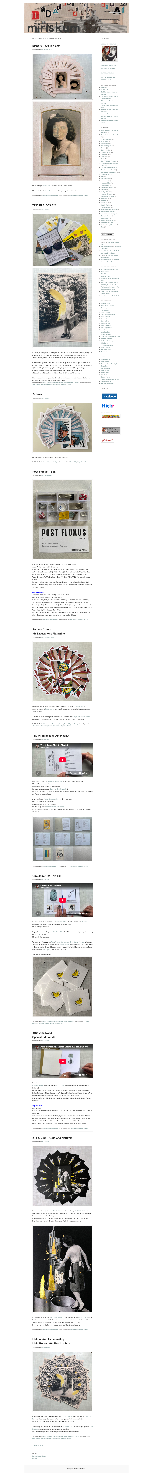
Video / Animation (107, 220)
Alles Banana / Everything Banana (42, 384)
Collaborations (106, 90)
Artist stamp (105, 141)
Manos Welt (105, 372)
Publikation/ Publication (109, 209)
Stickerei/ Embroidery (108, 214)
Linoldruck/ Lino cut (107, 196)
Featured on (105, 174)
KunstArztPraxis (106, 251)
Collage (55, 196)
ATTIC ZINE (60, 1085)
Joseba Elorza (105, 319)
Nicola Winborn (37, 1085)
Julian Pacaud (105, 323)
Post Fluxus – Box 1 (45, 471)
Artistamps (104, 308)
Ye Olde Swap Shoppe (108, 225)
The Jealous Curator (107, 383)
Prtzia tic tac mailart (107, 345)
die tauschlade (105, 368)
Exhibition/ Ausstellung (108, 172)
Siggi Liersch (64, 944)
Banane (103, 148)
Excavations (49, 709)
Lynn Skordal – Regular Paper (110, 336)
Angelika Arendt (106, 359)
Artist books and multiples (109, 364)
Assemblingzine (48, 196)
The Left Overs (105, 216)
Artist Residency (106, 139)
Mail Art (55, 620)
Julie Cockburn (106, 325)
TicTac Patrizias (67, 1416)
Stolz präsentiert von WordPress (76, 1469)
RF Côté (84, 922)
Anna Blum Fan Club (107, 306)
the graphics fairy (106, 381)
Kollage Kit (104, 192)
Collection (104, 157)
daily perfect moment (108, 314)
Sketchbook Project (107, 212)
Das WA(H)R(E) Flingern (108, 161)
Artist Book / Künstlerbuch (109, 135)
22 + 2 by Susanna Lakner (109, 269)
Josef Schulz (105, 370)
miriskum (104, 203)
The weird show (106, 350)
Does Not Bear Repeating (58, 789)
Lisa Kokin (104, 330)
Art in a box (105, 272)
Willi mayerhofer (106, 246)
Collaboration (105, 152)
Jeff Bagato (46, 949)
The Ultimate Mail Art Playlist (50, 735)
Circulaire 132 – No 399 (46, 876)
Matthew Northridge (107, 341)
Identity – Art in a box (46, 46)
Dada (102, 159)
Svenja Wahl (80, 706)
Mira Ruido (104, 343)
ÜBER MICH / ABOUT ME (108, 44)
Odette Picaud (105, 377)
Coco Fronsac (105, 312)
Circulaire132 (105, 276)
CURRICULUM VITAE (107, 73)
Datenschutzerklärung (39, 1456)
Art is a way (105, 362)
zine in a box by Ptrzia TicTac (110, 296)
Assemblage (105, 143)
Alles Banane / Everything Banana (53, 383)
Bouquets (104, 88)
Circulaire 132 (60, 922)
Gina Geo (46, 186)
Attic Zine (104, 274)
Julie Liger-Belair (106, 328)
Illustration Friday (107, 187)
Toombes (104, 352)
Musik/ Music (105, 205)
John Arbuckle (105, 317)
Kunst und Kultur (106, 194)
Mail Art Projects (106, 338)
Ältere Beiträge (37, 1446)
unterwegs (104, 218)
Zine (102, 227)
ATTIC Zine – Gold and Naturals (52, 1138)
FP (102, 176)
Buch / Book (105, 150)
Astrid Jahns (105, 310)
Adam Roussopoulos (55, 781)
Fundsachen (105, 179)
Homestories (105, 114)
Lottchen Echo (105, 332)
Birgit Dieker (105, 366)
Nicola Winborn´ (57, 1317)
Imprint (34, 1458)
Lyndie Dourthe (106, 334)
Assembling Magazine (76, 196)
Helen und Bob (106, 183)
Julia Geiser (105, 321)
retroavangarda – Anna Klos (110, 379)
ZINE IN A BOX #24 (44, 205)
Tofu (52, 942)
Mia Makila (104, 375)
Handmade (104, 181)
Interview (104, 190)
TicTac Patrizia (67, 1426)
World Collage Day (107, 223)
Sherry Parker (105, 347)
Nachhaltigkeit (105, 207)
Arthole (37, 394)
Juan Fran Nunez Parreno (75, 942)
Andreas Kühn (105, 303)
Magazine (104, 198)
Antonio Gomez (60, 942)
